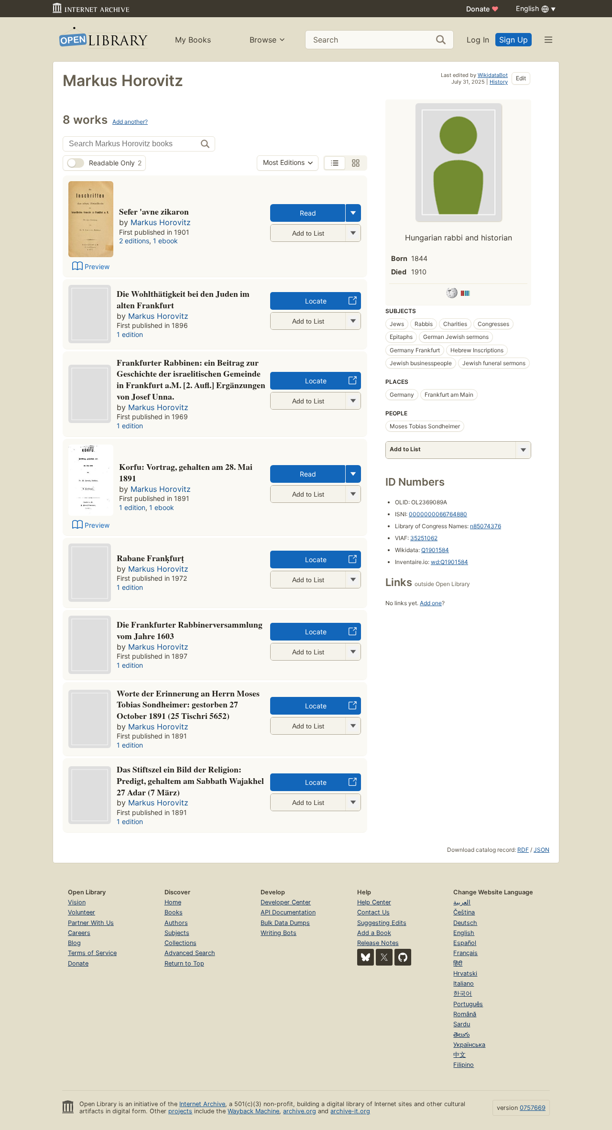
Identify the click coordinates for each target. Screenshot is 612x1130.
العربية (461, 902)
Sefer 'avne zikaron (154, 211)
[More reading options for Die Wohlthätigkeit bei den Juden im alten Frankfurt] (353, 321)
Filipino (463, 1064)
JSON (541, 849)
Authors (176, 922)
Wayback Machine (253, 1111)
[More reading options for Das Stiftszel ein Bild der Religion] (353, 802)
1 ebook (165, 241)
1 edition (130, 334)
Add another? (130, 121)
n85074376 (485, 526)
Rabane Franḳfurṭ (150, 558)
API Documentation (288, 912)
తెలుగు (461, 1034)
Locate (316, 301)
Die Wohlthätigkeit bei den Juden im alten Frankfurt (183, 299)
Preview (97, 266)
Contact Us (373, 912)
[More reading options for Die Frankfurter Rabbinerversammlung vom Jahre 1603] (353, 652)
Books (173, 912)
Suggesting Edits (381, 922)
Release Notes (378, 942)
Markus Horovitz (161, 222)
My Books (193, 39)
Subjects (176, 932)
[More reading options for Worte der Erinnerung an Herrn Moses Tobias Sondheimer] (353, 726)
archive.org (299, 1111)
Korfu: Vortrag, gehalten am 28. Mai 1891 (185, 472)
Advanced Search (189, 952)
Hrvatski (465, 973)
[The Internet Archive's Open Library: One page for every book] (102, 39)
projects (180, 1111)
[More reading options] (353, 213)
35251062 (423, 538)
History (499, 81)
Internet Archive (202, 1104)
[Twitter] (384, 957)
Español (464, 942)
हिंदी (457, 963)
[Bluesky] (365, 957)
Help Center (374, 902)
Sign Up (513, 39)
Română (464, 1014)
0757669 (533, 1107)
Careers (79, 932)
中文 (459, 1054)
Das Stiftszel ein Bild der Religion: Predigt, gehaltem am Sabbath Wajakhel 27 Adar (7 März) (190, 780)
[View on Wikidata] (465, 294)
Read (308, 213)
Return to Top (184, 963)
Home (172, 902)
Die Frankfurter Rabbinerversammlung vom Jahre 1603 (189, 630)
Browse (263, 39)
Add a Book (374, 932)
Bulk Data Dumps (285, 922)
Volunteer (81, 912)
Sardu (461, 1024)
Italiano (463, 983)
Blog (74, 942)
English (463, 932)
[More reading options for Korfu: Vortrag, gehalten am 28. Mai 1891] (353, 494)
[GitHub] (402, 957)
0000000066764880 (438, 514)
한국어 (462, 993)
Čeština (464, 912)
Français (465, 952)
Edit (521, 78)
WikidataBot (493, 75)
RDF (523, 849)
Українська (469, 1044)
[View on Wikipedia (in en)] (452, 294)
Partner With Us (91, 922)
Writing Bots (278, 932)
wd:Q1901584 (449, 561)
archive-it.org (350, 1111)
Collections (180, 942)
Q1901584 (435, 550)
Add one (431, 603)
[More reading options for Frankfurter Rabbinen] (353, 401)
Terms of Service (92, 952)
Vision (77, 902)
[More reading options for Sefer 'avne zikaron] (353, 233)
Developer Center (286, 902)
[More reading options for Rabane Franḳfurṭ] (353, 579)
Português (468, 1004)
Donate (482, 9)
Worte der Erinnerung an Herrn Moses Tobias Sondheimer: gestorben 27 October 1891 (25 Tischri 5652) (188, 704)
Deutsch (465, 922)
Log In (478, 39)
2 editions (134, 241)
